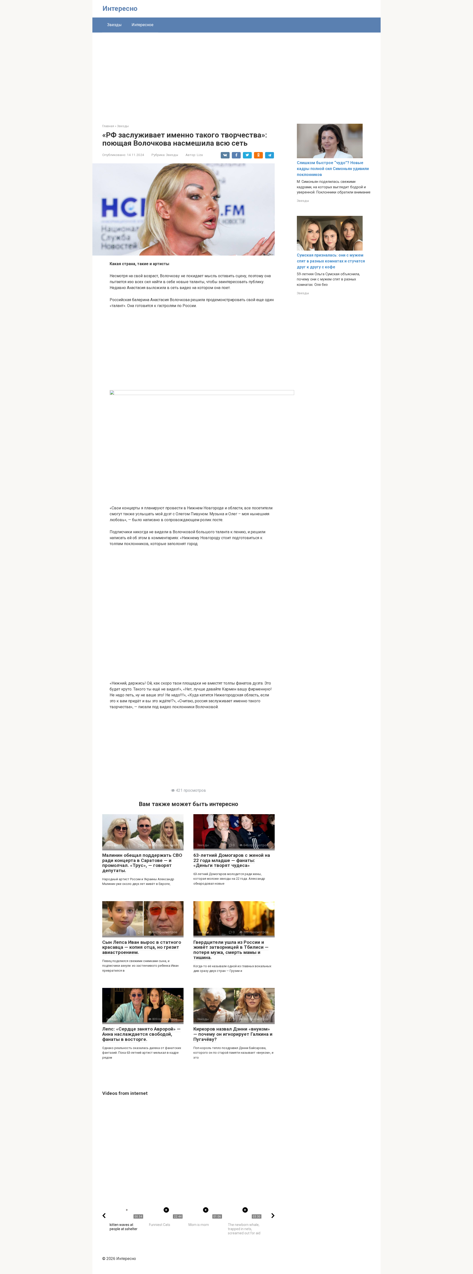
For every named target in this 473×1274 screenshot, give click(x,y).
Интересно (119, 8)
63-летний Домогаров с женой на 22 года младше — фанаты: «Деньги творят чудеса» (231, 860)
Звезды (114, 24)
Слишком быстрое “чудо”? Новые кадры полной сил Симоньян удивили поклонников (333, 168)
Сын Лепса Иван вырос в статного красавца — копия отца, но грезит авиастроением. (141, 947)
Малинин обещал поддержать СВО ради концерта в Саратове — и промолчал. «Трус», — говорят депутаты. (142, 863)
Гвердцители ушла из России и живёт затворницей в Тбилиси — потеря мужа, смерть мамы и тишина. (231, 950)
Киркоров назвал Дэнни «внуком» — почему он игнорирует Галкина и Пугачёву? (232, 1034)
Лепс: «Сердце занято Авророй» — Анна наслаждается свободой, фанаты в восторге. (141, 1034)
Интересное (142, 24)
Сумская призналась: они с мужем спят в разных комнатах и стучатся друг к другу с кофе (331, 261)
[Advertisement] (236, 74)
